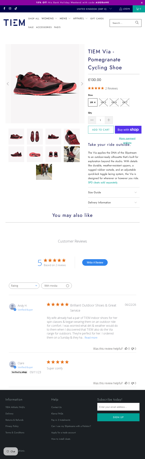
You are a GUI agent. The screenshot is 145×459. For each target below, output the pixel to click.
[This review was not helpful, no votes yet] (132, 349)
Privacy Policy (12, 426)
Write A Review (95, 262)
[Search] (137, 23)
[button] (49, 18)
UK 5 (103, 102)
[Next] (82, 83)
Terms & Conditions (14, 432)
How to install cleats (60, 439)
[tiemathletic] (14, 23)
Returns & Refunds (14, 420)
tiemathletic (19, 450)
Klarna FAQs (57, 413)
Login (126, 8)
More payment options (127, 140)
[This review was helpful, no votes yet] (126, 349)
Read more (91, 337)
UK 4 (92, 102)
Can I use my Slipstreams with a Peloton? (71, 426)
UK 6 (114, 102)
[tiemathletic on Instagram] (9, 8)
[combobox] (24, 286)
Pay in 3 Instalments (60, 420)
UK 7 (124, 102)
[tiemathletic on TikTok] (15, 8)
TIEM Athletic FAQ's (15, 407)
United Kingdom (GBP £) (92, 9)
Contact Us (56, 407)
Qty (90, 112)
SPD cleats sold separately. (103, 182)
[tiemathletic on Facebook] (4, 8)
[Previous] (8, 83)
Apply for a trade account (63, 432)
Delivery (9, 413)
